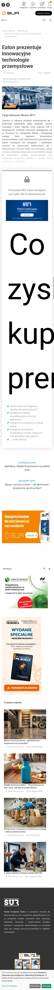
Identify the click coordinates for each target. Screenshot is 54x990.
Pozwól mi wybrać (9, 986)
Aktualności (23, 31)
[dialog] (27, 980)
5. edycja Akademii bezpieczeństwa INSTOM (23, 873)
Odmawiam (35, 986)
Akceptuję (46, 986)
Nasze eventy (44, 13)
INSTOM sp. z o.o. (15, 876)
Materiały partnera (16, 747)
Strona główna (9, 31)
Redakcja (10, 73)
